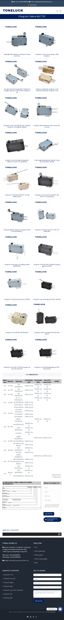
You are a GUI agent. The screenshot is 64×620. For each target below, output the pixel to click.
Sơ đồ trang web (50, 612)
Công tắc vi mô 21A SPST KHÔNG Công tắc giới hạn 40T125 (46, 246)
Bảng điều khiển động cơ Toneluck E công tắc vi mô (17, 36)
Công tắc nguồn (9, 582)
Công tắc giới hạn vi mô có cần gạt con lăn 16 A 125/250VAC (17, 211)
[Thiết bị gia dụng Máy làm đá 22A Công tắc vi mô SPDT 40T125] (46, 144)
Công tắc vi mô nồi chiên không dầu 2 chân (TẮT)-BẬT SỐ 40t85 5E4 (17, 142)
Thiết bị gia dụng (39, 551)
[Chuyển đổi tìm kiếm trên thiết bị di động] (57, 11)
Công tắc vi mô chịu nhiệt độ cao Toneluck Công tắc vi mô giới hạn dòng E (17, 106)
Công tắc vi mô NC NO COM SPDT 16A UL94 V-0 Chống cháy (46, 176)
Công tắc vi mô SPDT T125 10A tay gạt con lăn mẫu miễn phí (17, 349)
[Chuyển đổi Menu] (59, 534)
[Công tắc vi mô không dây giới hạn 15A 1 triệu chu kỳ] (46, 351)
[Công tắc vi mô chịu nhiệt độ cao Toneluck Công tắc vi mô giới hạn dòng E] (17, 109)
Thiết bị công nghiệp (40, 559)
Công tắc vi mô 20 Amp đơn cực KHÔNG (17, 281)
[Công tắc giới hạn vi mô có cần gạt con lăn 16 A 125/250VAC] (17, 213)
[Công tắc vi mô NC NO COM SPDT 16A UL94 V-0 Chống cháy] (46, 179)
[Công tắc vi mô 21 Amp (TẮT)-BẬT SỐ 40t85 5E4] (46, 213)
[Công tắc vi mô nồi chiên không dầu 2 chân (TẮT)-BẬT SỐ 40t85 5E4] (17, 144)
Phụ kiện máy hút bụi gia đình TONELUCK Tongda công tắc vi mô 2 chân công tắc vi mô (17, 70)
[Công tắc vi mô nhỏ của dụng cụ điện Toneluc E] (46, 38)
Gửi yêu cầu (48, 513)
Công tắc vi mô (8, 575)
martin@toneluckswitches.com (43, 2)
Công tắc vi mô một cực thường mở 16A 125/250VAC (17, 246)
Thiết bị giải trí (38, 555)
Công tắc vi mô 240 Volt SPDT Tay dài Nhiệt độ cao (17, 176)
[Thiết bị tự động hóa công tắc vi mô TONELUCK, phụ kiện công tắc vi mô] (46, 73)
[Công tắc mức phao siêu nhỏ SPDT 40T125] (46, 283)
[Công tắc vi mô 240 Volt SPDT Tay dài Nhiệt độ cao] (17, 179)
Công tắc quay (8, 586)
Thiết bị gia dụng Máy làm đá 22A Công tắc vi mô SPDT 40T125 (46, 142)
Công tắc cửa (8, 594)
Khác (36, 563)
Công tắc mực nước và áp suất (13, 590)
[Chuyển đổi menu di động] (61, 11)
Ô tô (35, 547)
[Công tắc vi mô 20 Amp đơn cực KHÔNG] (17, 283)
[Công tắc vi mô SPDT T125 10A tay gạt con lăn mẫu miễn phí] (17, 351)
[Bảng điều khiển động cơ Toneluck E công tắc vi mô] (17, 38)
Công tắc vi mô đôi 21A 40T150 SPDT (17, 315)
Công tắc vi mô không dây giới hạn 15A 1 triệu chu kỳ (46, 349)
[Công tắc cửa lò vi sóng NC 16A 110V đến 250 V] (46, 316)
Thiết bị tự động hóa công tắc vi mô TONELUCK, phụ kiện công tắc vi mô (46, 71)
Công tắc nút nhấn (9, 579)
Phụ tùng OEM (8, 598)
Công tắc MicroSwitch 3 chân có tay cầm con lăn (46, 107)
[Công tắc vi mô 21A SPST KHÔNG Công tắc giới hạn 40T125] (46, 248)
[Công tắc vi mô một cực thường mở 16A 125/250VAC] (17, 248)
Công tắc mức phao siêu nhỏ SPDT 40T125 (46, 281)
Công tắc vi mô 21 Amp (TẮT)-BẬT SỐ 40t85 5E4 (46, 211)
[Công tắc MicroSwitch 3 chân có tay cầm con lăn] (46, 109)
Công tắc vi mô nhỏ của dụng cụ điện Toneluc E (46, 36)
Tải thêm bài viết (32, 375)
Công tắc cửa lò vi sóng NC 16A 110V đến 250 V (46, 314)
